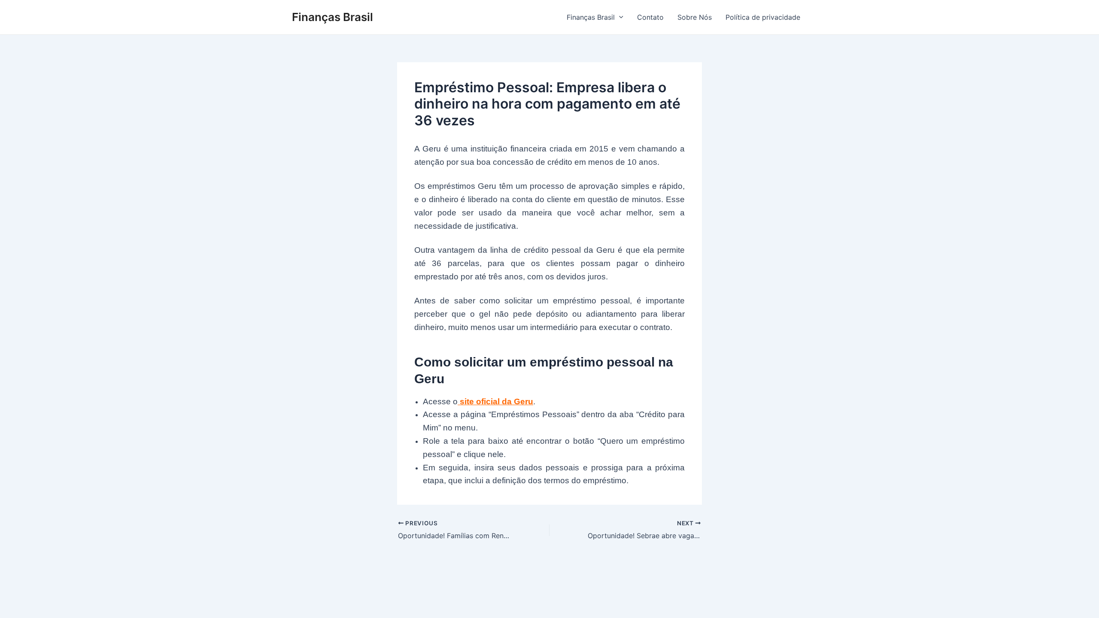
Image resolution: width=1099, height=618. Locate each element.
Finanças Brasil (332, 17)
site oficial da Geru (495, 401)
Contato (650, 17)
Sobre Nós (694, 17)
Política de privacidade (763, 17)
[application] (619, 17)
